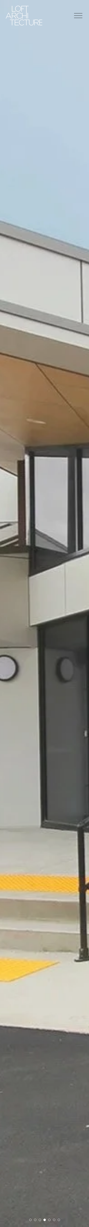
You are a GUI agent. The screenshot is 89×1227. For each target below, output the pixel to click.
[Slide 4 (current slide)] (44, 1220)
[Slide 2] (35, 1220)
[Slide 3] (40, 1220)
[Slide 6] (54, 1220)
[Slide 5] (49, 1220)
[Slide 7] (59, 1220)
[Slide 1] (30, 1220)
